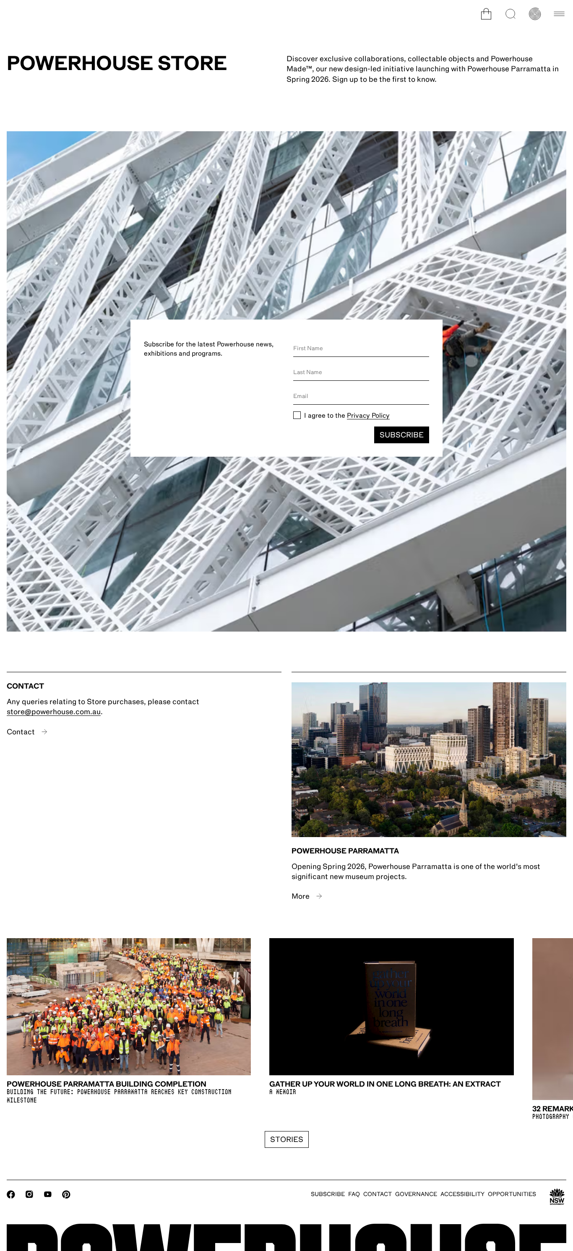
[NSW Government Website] (557, 1197)
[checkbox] (297, 415)
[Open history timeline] (534, 13)
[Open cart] (486, 13)
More (301, 896)
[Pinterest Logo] (66, 1194)
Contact (21, 732)
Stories (286, 1139)
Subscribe (402, 435)
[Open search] (510, 13)
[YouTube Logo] (48, 1194)
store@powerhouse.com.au (54, 711)
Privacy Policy (368, 415)
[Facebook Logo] (11, 1194)
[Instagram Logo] (29, 1194)
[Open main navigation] (559, 13)
